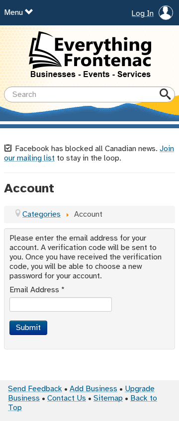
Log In (143, 14)
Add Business (93, 389)
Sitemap (108, 398)
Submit (28, 328)
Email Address (37, 290)
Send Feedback (35, 389)
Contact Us (66, 398)
